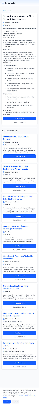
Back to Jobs (7, 11)
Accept (7, 402)
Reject (16, 402)
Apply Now (18, 118)
